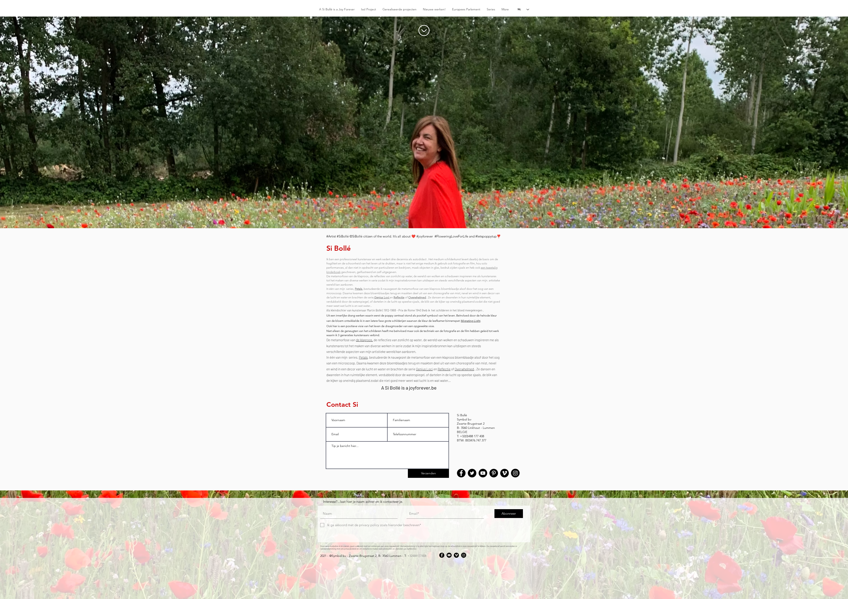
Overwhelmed (464, 369)
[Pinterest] (493, 473)
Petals (363, 357)
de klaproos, (364, 340)
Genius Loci (424, 369)
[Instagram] (515, 473)
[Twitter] (472, 473)
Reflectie (444, 369)
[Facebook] (461, 473)
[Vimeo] (504, 473)
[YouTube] (483, 473)
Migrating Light (470, 320)
